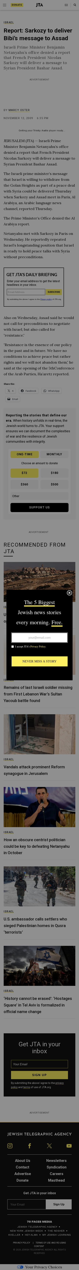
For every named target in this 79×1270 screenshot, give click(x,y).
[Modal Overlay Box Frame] (39, 635)
